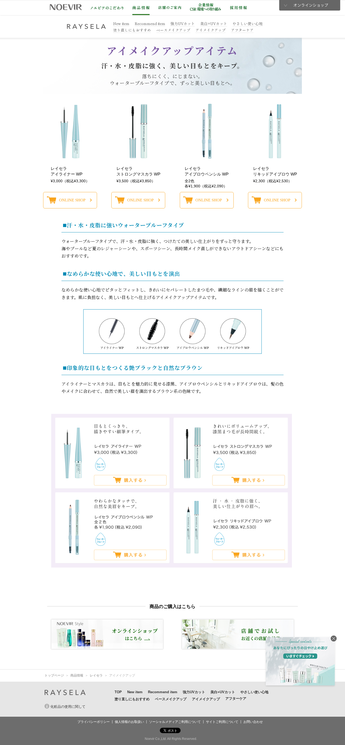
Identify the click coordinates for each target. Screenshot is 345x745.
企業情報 (205, 7)
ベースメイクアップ (173, 30)
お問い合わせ (253, 721)
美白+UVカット (213, 23)
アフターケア (242, 30)
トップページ (54, 675)
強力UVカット (182, 23)
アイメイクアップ (210, 30)
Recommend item (150, 23)
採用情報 (238, 7)
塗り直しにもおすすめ (132, 30)
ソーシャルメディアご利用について (175, 721)
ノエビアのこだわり (106, 8)
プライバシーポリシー (93, 721)
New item (121, 23)
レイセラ (96, 675)
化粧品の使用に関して (67, 707)
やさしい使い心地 (248, 23)
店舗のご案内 (169, 7)
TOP (118, 692)
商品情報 (141, 7)
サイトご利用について (222, 721)
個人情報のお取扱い (129, 721)
